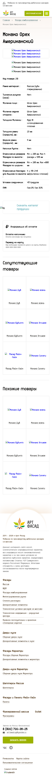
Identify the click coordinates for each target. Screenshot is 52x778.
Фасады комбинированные (26, 20)
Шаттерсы (8, 687)
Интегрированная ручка (14, 596)
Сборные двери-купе (12, 637)
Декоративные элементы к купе (18, 641)
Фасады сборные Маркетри (16, 655)
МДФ (5, 588)
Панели (6, 702)
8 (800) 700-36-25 (15, 729)
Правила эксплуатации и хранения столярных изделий (19, 621)
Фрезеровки (8, 716)
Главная (6, 20)
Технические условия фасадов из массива (22, 609)
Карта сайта (22, 758)
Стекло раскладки (11, 600)
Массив (6, 584)
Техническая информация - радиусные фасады (21, 614)
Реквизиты (8, 758)
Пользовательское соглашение (18, 762)
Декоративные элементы (15, 605)
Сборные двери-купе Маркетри (18, 673)
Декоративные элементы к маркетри (21, 659)
